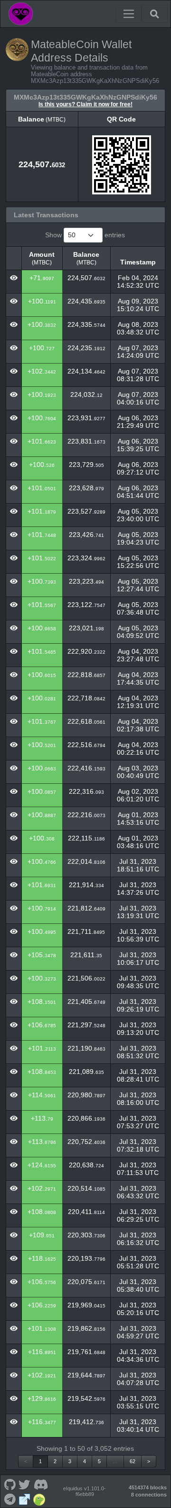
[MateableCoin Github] (9, 1484)
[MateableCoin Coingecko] (39, 1498)
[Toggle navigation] (129, 14)
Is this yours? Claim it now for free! (85, 104)
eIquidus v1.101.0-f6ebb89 (84, 1491)
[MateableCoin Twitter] (24, 1484)
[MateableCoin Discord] (41, 1484)
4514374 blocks (148, 1487)
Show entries (85, 235)
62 (132, 1461)
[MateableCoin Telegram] (9, 1498)
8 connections (149, 1495)
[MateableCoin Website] (24, 1498)
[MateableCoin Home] (20, 14)
